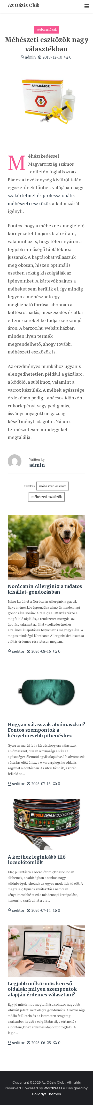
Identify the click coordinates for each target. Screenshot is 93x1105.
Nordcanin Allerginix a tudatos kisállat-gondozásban (45, 589)
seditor (18, 651)
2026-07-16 (40, 783)
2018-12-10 (51, 57)
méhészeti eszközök (47, 496)
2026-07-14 (40, 910)
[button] (86, 6)
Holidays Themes (46, 1094)
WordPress (53, 1088)
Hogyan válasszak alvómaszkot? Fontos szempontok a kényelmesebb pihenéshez (46, 730)
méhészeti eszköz (52, 486)
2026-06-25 (40, 1042)
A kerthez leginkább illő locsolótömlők (37, 860)
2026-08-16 (40, 651)
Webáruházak (46, 29)
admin (30, 57)
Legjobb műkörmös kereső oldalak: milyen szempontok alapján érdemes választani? (42, 989)
